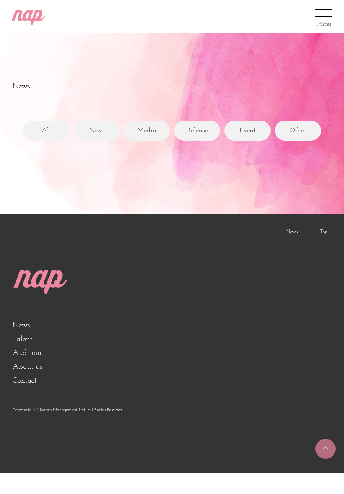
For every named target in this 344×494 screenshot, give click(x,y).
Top (323, 231)
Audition (27, 353)
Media (146, 130)
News (96, 130)
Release (197, 130)
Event (247, 130)
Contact (25, 381)
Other (298, 130)
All (46, 130)
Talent (23, 339)
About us (27, 367)
